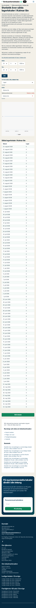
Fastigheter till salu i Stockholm (10, 591)
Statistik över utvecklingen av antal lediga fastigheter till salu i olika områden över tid (16, 459)
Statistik (4, 569)
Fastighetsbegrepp (7, 571)
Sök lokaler (18, 415)
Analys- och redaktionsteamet (10, 572)
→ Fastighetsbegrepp (10, 437)
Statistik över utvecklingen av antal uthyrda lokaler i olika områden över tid (16, 455)
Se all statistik (5, 5)
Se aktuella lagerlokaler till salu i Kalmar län (14, 57)
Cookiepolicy (5, 557)
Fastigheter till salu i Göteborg (10, 592)
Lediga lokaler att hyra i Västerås (11, 585)
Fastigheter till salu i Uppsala (10, 596)
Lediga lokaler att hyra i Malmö (10, 582)
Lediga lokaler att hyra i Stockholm (11, 579)
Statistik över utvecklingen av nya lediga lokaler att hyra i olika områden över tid (17, 451)
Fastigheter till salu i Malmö (9, 594)
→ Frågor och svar (9, 434)
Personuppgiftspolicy (8, 555)
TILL (3, 67)
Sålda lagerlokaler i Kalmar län (20, 5)
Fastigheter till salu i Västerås (10, 597)
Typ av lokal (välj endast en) (10, 79)
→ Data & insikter (9, 432)
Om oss (4, 548)
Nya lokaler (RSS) (7, 560)
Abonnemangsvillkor (7, 551)
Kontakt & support (7, 549)
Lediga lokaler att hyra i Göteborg (11, 580)
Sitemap (4, 559)
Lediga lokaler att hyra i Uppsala (11, 583)
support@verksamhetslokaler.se (11, 532)
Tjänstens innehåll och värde (10, 554)
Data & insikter (6, 566)
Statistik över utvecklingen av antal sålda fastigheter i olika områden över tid (15, 466)
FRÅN (3, 60)
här (20, 425)
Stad (3, 87)
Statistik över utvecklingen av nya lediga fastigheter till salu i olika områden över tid (16, 462)
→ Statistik (7, 439)
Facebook (3, 541)
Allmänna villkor (6, 552)
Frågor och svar (6, 568)
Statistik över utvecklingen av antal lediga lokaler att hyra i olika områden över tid (18, 447)
